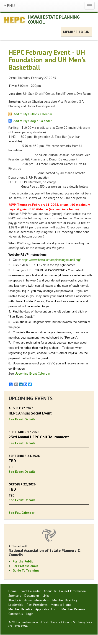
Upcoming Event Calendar (32, 373)
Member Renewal (74, 609)
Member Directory (64, 600)
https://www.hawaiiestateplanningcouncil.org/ (51, 260)
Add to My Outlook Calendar (32, 114)
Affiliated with (45, 550)
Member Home (61, 605)
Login (29, 614)
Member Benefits (20, 609)
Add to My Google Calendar (32, 121)
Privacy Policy (85, 622)
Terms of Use (20, 625)
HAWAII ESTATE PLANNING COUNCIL (54, 19)
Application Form (46, 609)
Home (12, 591)
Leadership (15, 605)
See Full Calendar (21, 513)
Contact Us (15, 614)
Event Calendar (30, 591)
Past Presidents (37, 605)
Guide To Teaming (26, 570)
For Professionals (25, 566)
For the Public (23, 561)
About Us (50, 591)
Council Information (72, 591)
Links (46, 596)
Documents (31, 596)
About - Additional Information (28, 600)
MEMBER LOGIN (76, 32)
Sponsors (14, 596)
